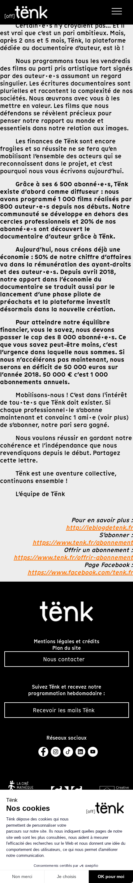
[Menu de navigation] (118, 11)
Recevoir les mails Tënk (64, 710)
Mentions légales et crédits (66, 641)
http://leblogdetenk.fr (99, 527)
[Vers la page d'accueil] (66, 610)
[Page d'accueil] (26, 12)
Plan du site (66, 648)
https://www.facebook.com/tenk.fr (80, 572)
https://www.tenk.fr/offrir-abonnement (73, 557)
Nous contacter (64, 659)
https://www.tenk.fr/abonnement (82, 542)
